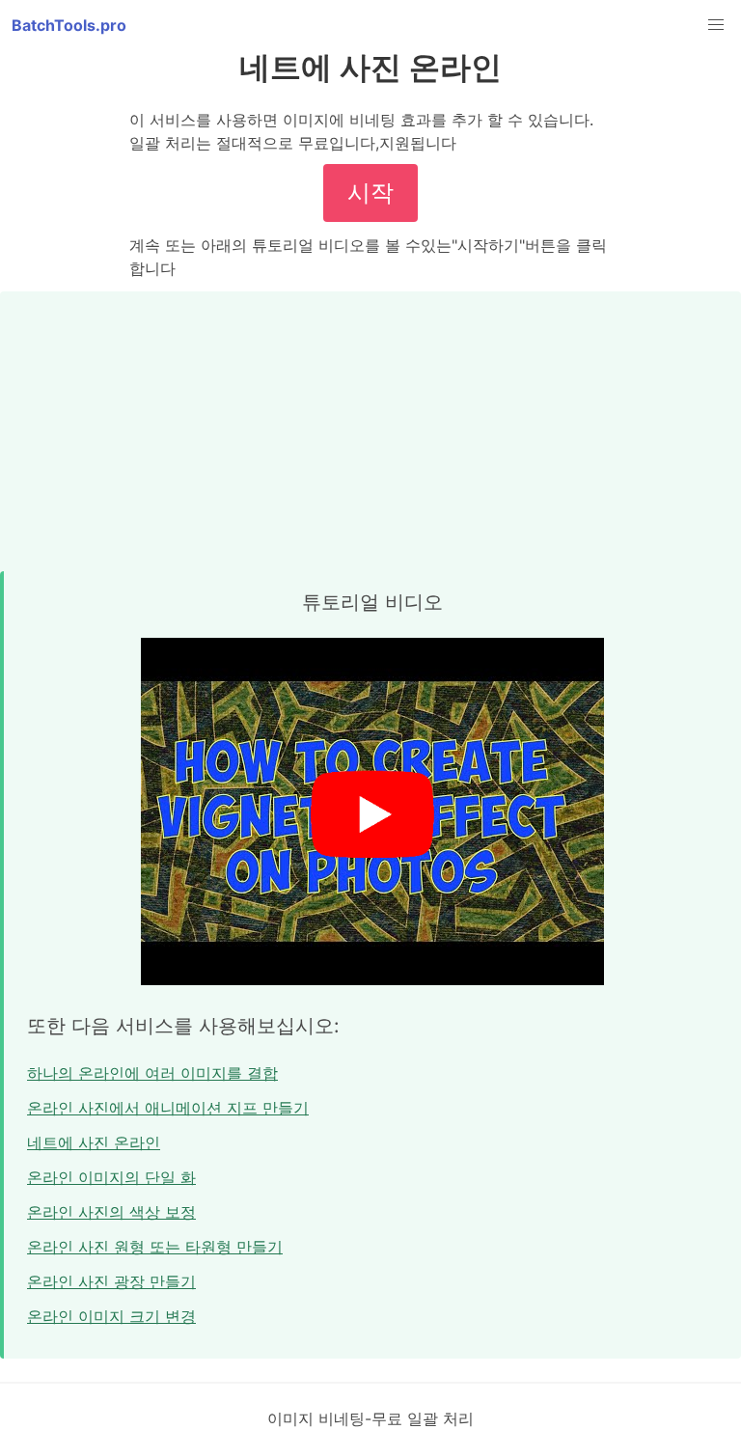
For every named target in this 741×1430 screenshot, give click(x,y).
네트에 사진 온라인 (93, 1142)
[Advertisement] (370, 426)
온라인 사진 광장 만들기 (111, 1281)
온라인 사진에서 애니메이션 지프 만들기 (168, 1107)
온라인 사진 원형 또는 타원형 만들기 (155, 1246)
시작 (370, 192)
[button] (716, 25)
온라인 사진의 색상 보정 (111, 1212)
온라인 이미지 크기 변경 (111, 1316)
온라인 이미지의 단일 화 (111, 1177)
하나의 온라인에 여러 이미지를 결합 (152, 1073)
